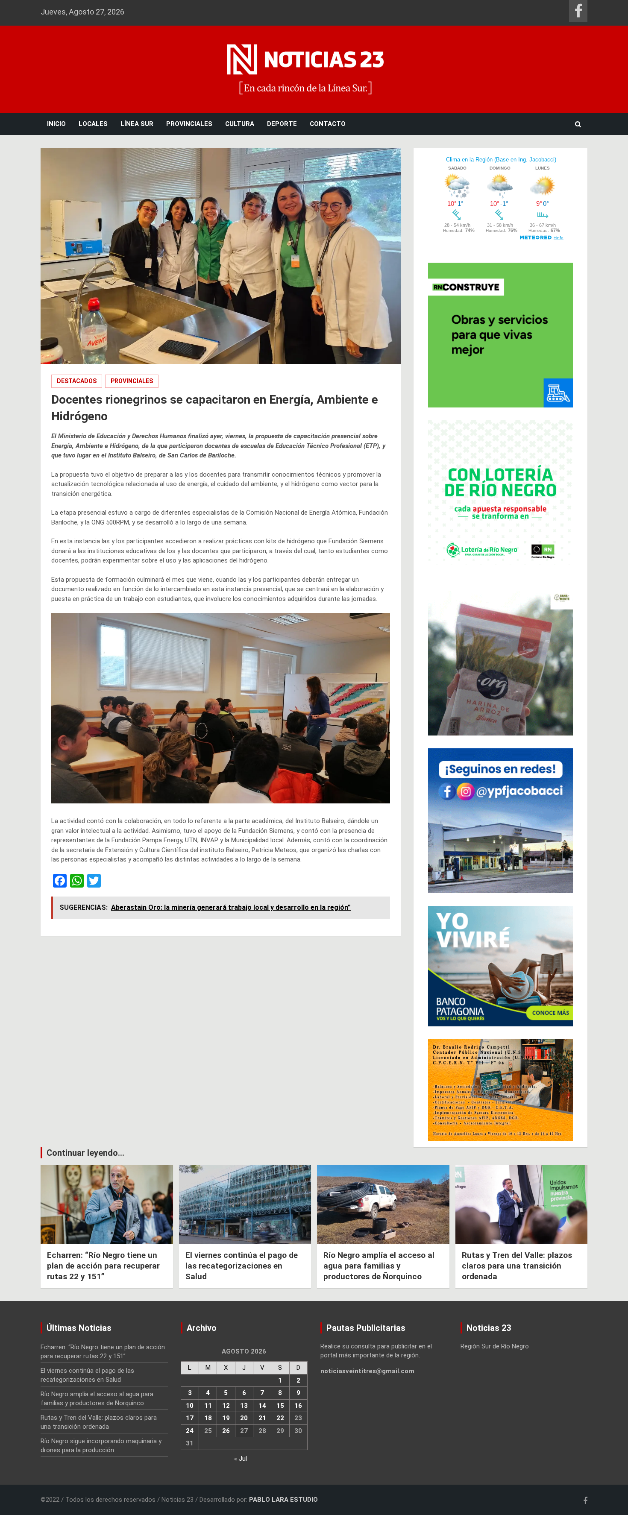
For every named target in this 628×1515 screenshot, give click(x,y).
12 (226, 1406)
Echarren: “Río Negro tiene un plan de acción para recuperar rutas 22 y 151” (103, 1265)
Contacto (328, 124)
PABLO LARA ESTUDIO (283, 1499)
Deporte (282, 124)
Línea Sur (136, 124)
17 (190, 1418)
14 (262, 1406)
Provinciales (189, 124)
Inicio (56, 124)
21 (262, 1418)
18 (208, 1418)
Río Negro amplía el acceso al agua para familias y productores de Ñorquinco (378, 1265)
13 (244, 1406)
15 (280, 1406)
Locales (93, 124)
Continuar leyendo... (85, 1153)
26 (226, 1431)
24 (190, 1431)
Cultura (239, 124)
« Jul (240, 1458)
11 (208, 1406)
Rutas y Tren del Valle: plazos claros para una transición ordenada (517, 1265)
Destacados (77, 381)
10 (190, 1406)
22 (280, 1418)
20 (244, 1418)
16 (298, 1406)
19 (226, 1418)
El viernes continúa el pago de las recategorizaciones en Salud (241, 1265)
